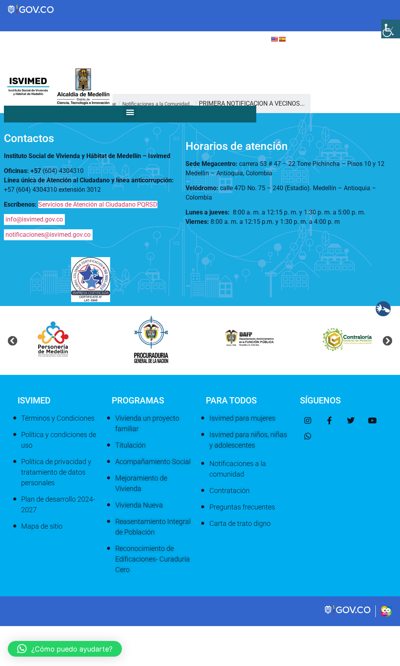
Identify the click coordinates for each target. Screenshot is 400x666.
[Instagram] (308, 420)
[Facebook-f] (329, 420)
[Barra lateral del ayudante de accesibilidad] (390, 29)
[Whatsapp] (308, 436)
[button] (129, 112)
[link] (348, 613)
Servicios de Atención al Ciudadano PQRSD (97, 204)
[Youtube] (372, 420)
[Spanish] (282, 39)
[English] (274, 39)
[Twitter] (351, 420)
